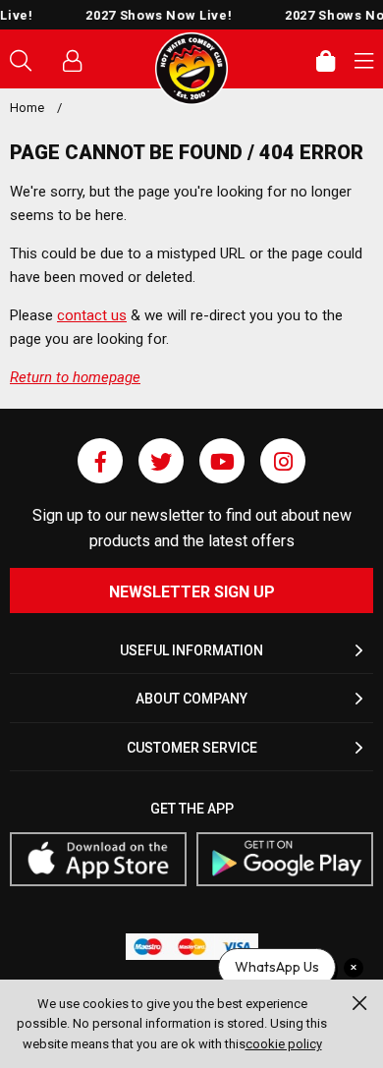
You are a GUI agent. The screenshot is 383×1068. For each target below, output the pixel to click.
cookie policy (284, 1044)
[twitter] (161, 460)
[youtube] (222, 460)
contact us (92, 315)
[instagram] (282, 460)
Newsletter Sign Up (192, 592)
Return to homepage (75, 377)
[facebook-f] (100, 460)
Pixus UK (191, 69)
